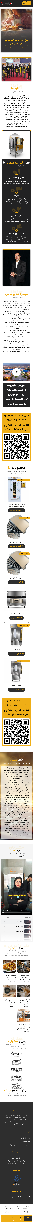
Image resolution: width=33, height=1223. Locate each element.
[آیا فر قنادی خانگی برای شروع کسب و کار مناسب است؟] (9, 991)
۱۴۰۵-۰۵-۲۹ (26, 982)
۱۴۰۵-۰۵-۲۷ (12, 982)
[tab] (16, 921)
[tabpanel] (16, 887)
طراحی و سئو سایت (21, 1212)
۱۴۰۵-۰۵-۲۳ (12, 1006)
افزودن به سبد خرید (15, 510)
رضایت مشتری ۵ (19, 941)
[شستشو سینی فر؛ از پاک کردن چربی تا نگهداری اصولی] (23, 991)
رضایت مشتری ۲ (19, 926)
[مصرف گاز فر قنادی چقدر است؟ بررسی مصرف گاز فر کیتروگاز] (23, 1015)
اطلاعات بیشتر (15, 618)
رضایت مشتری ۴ (19, 936)
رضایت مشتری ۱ (19, 922)
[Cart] (25, 3)
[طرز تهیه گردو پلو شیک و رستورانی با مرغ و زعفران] (9, 966)
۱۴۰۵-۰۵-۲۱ (26, 1031)
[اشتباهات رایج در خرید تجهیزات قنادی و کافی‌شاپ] (23, 966)
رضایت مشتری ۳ (19, 931)
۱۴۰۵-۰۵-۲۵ (26, 1006)
